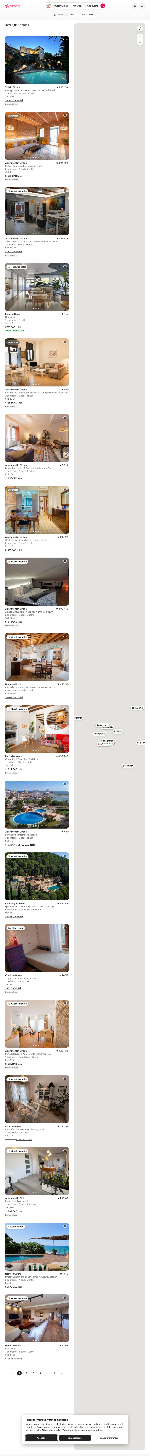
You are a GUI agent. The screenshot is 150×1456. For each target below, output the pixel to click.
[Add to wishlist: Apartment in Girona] (65, 115)
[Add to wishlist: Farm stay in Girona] (65, 856)
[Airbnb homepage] (12, 6)
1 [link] (19, 1373)
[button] (14, 100)
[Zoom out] (140, 43)
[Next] (61, 1373)
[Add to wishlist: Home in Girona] (65, 637)
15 (54, 1373)
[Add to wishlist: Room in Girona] (65, 266)
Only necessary (75, 1438)
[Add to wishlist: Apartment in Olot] (65, 1150)
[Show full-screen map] (140, 28)
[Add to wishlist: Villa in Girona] (65, 40)
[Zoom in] (140, 37)
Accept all (41, 1438)
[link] (12, 1373)
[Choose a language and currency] (135, 6)
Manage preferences (108, 1438)
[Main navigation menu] (142, 6)
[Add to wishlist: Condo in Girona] (65, 928)
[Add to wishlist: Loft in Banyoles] (65, 708)
